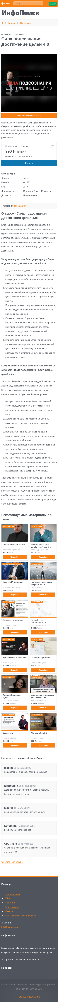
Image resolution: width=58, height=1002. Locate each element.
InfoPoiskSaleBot (31, 997)
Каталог (53, 4)
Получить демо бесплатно (29, 115)
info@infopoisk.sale (10, 926)
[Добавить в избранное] (52, 146)
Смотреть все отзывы (12, 861)
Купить (29, 163)
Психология (20, 206)
